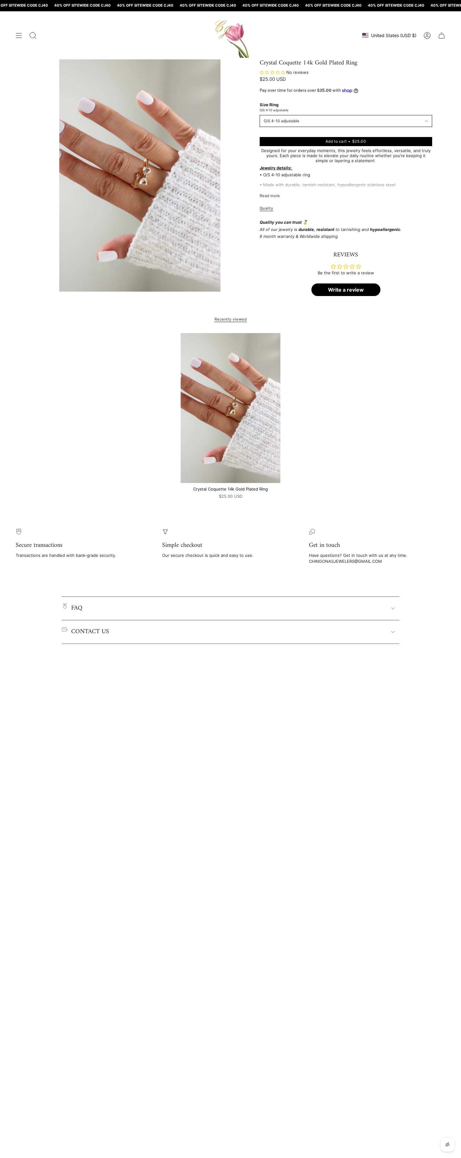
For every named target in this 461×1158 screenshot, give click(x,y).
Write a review (346, 290)
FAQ (76, 608)
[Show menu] (19, 35)
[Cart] (441, 35)
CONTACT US (90, 631)
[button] (272, 72)
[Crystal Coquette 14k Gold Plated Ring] (231, 408)
